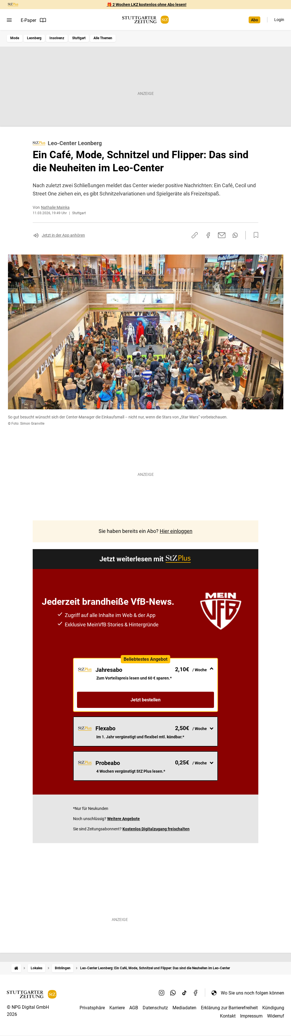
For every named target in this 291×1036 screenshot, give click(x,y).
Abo (254, 20)
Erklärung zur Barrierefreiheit (229, 1007)
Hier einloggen (176, 531)
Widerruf (275, 1016)
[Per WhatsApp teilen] (235, 235)
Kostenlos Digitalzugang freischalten (156, 829)
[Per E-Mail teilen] (221, 235)
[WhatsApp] (173, 992)
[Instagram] (161, 992)
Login (279, 19)
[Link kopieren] (194, 235)
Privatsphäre (92, 1007)
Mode (14, 38)
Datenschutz (155, 1007)
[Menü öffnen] (9, 20)
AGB (133, 1007)
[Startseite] (16, 968)
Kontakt (228, 1016)
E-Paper (28, 20)
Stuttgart (79, 38)
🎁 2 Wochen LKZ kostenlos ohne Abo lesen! (146, 4)
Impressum (251, 1016)
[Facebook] (195, 992)
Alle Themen (102, 38)
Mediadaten (184, 1007)
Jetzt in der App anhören (63, 235)
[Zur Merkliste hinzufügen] (254, 235)
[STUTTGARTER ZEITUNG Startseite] (145, 20)
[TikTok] (184, 992)
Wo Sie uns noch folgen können (252, 993)
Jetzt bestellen (145, 700)
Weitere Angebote (123, 818)
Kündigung (273, 1007)
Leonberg (34, 38)
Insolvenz (56, 38)
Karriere (117, 1007)
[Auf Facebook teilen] (208, 235)
